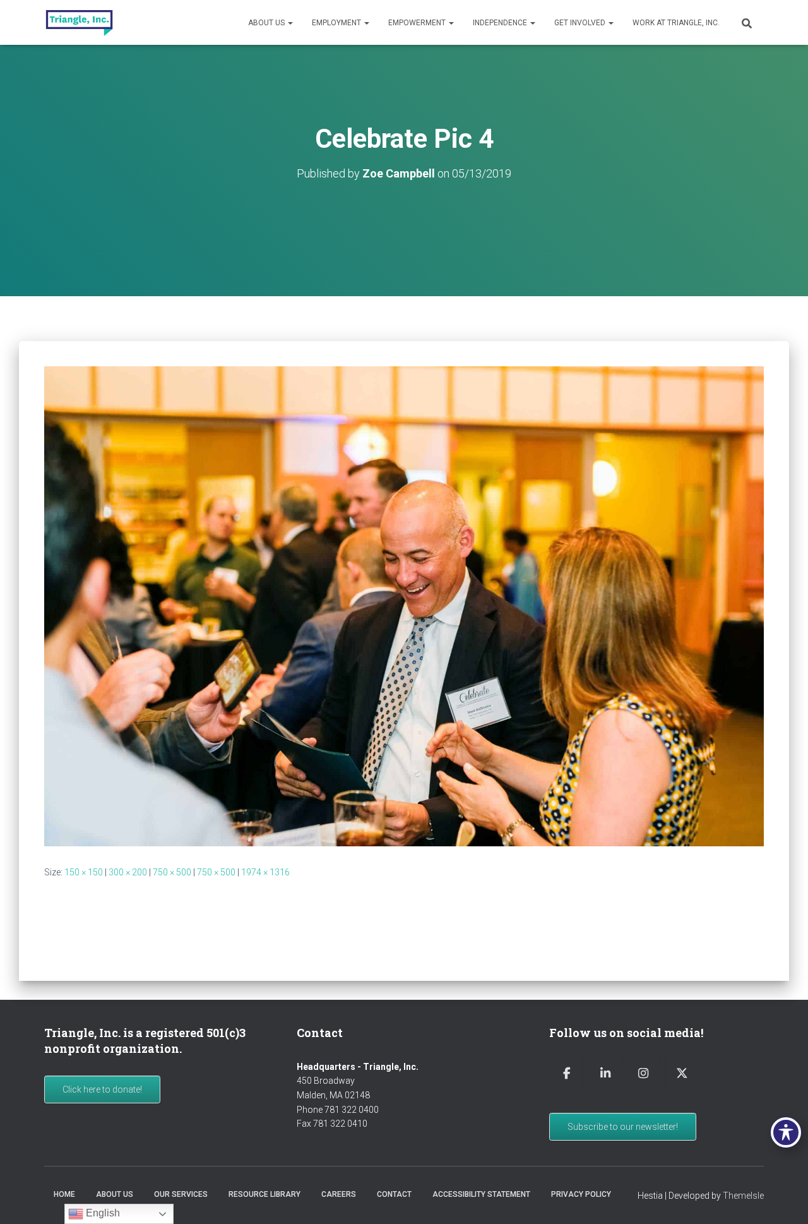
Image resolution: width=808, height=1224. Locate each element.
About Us (267, 22)
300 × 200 (128, 872)
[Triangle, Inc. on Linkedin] (605, 1074)
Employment (337, 22)
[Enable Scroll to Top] (783, 1199)
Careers (338, 1194)
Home (64, 1194)
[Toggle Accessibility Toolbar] (786, 1132)
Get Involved (580, 22)
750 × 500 (172, 872)
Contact (394, 1194)
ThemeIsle (743, 1196)
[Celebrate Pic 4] (404, 606)
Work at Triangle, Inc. (676, 22)
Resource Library (264, 1194)
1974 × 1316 (265, 872)
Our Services (181, 1194)
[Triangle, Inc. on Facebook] (567, 1074)
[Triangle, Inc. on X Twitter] (681, 1074)
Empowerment (418, 22)
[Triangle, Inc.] (79, 23)
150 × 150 (83, 872)
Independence (501, 22)
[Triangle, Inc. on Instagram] (643, 1074)
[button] (290, 22)
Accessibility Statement (481, 1194)
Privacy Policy (581, 1194)
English (101, 1213)
